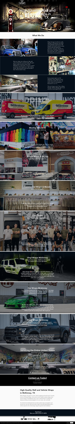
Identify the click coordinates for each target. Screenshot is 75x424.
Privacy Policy (42, 421)
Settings (68, 422)
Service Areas (34, 421)
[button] (36, 0)
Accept (71, 422)
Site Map (37, 421)
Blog (39, 421)
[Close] (74, 422)
